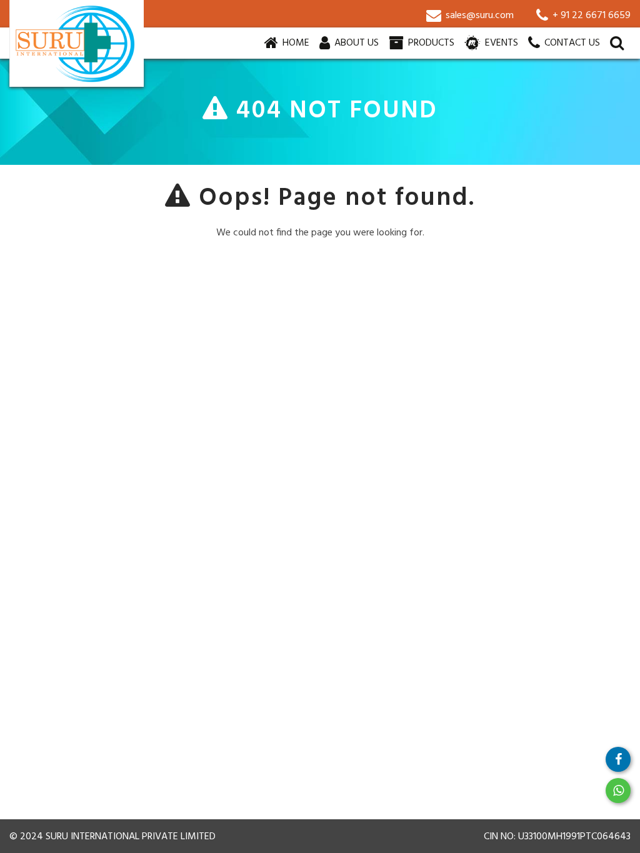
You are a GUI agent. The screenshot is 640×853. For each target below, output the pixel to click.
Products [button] (430, 43)
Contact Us (571, 43)
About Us (355, 43)
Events (500, 43)
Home (297, 42)
